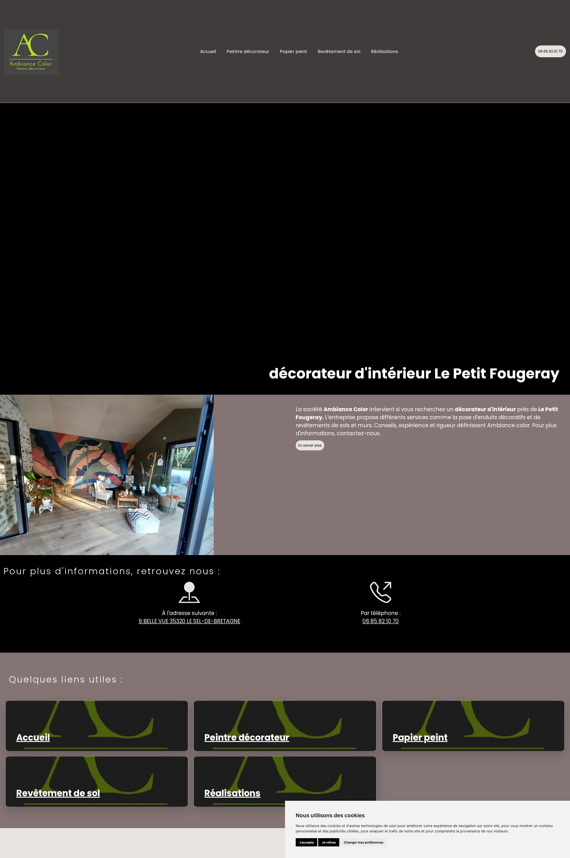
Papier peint (293, 51)
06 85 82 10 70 (550, 51)
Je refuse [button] (329, 842)
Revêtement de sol (339, 51)
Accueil (208, 51)
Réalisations (384, 51)
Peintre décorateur (248, 51)
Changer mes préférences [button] (363, 842)
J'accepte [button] (306, 842)
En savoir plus (310, 445)
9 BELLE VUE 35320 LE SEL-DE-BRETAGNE (189, 621)
